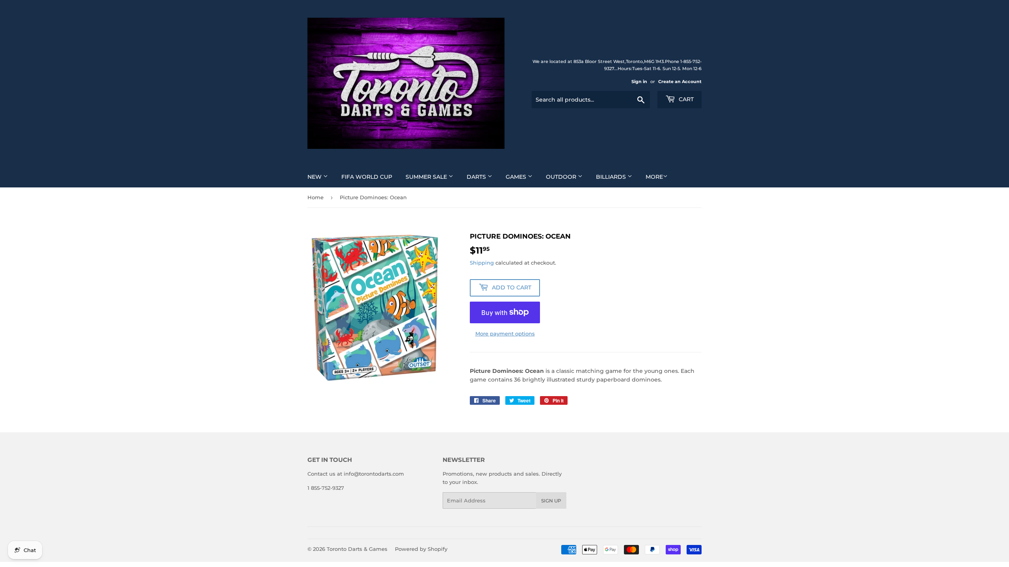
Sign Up (551, 501)
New (315, 176)
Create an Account (680, 81)
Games (517, 176)
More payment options (505, 333)
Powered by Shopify (421, 549)
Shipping (482, 262)
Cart (685, 99)
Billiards (611, 176)
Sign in (639, 81)
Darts (477, 176)
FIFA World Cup (366, 176)
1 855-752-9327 (325, 488)
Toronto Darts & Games (357, 549)
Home (315, 197)
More (654, 176)
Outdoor (562, 176)
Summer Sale (427, 176)
